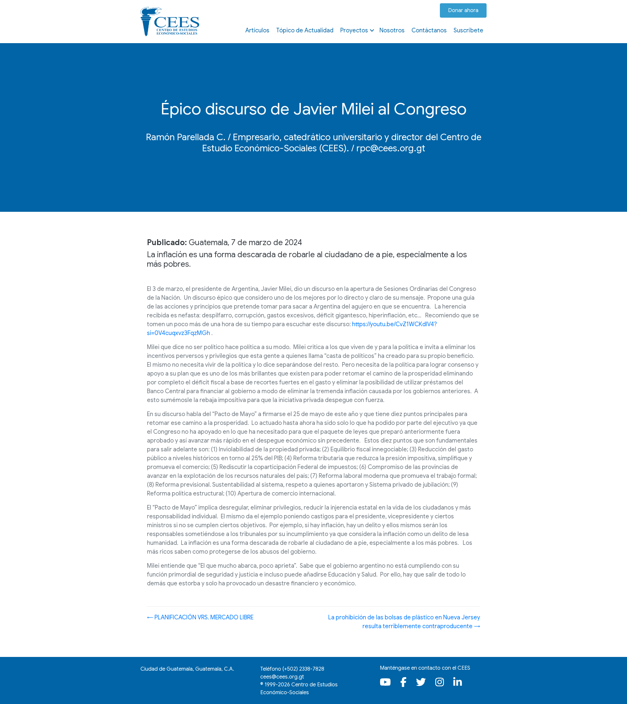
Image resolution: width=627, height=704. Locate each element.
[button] (372, 30)
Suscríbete (468, 30)
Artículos (257, 30)
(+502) (303, 669)
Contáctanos (429, 30)
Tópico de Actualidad (304, 30)
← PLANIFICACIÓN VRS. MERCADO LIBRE (200, 617)
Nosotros (392, 30)
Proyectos (354, 30)
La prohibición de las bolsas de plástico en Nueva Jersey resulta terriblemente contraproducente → (404, 622)
